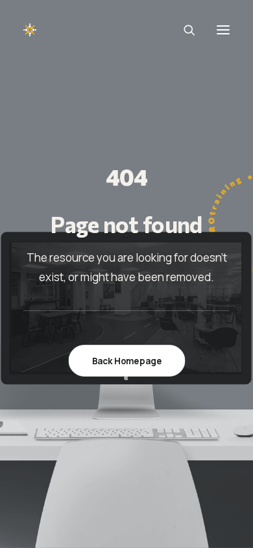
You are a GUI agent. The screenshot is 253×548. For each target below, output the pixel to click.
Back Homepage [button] (126, 360)
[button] (223, 30)
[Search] (183, 30)
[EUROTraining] (60, 29)
